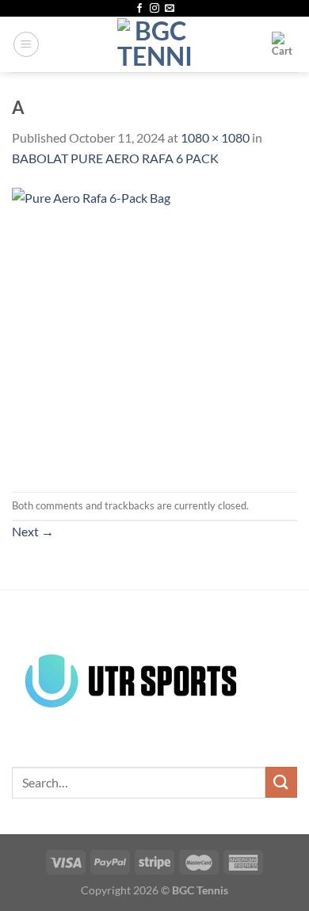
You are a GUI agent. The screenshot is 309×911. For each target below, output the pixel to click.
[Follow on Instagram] (154, 8)
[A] (154, 328)
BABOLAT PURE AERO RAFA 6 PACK (115, 158)
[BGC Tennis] (155, 44)
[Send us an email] (169, 8)
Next (33, 531)
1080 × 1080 (215, 137)
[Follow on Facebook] (139, 8)
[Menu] (26, 44)
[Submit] (281, 782)
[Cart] (284, 44)
